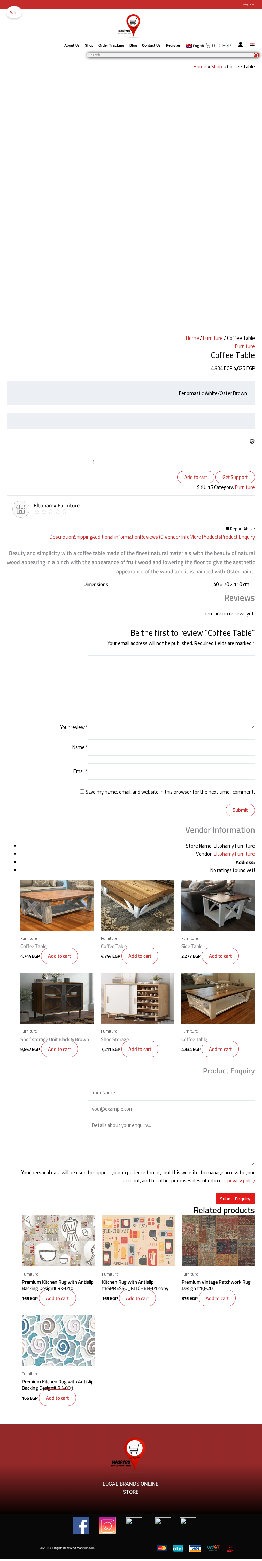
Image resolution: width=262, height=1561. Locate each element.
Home (200, 66)
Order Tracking (111, 45)
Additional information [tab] (116, 536)
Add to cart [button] (59, 955)
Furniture (213, 338)
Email (80, 771)
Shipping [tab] (83, 536)
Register (173, 45)
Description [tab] (62, 536)
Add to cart (195, 477)
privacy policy (241, 1180)
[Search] (256, 55)
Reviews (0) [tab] (152, 536)
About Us (72, 45)
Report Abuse (242, 529)
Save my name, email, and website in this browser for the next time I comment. (170, 791)
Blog (133, 45)
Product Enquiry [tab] (238, 536)
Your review (74, 727)
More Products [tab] (205, 536)
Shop (89, 45)
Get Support (235, 477)
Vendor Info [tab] (177, 536)
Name (80, 747)
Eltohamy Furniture (234, 853)
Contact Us (151, 45)
